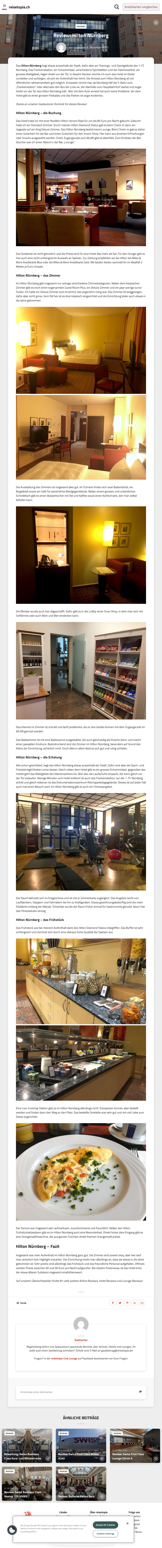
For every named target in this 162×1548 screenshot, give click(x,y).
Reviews (81, 26)
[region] (73, 1529)
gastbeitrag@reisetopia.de (116, 1350)
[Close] (127, 1523)
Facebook (134, 1520)
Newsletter (134, 1516)
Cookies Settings (106, 1533)
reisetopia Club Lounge (64, 1358)
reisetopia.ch (19, 7)
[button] (12, 1530)
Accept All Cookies (105, 1525)
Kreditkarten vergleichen (141, 7)
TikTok (134, 1528)
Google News (134, 1532)
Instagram (134, 1524)
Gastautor (79, 47)
